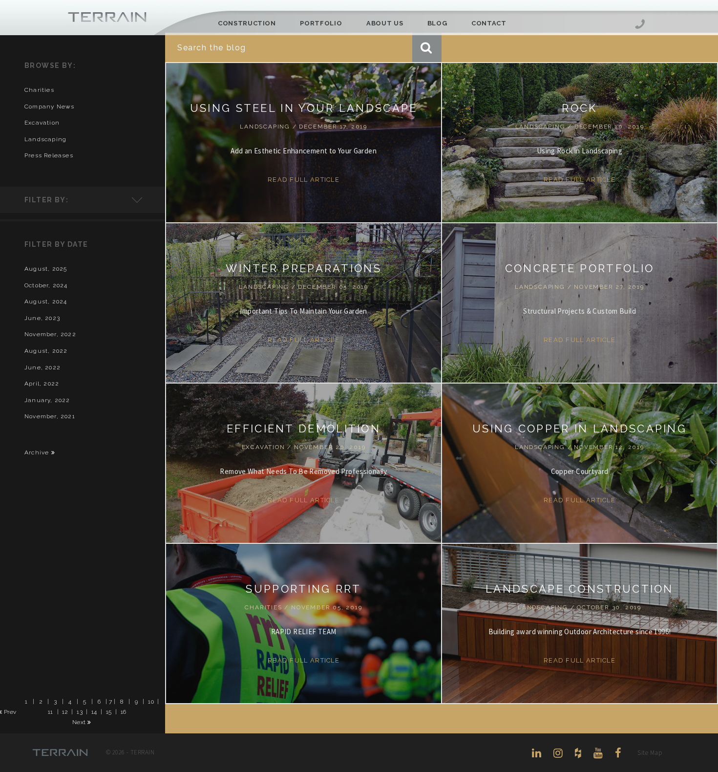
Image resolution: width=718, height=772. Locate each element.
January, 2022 (47, 400)
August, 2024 (45, 301)
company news (49, 106)
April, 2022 (41, 383)
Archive (37, 452)
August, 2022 (45, 350)
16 (124, 711)
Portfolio (321, 23)
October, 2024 (46, 285)
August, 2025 (45, 268)
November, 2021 (49, 416)
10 (151, 701)
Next (79, 722)
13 (80, 711)
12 (65, 711)
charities (39, 89)
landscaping (45, 139)
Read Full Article (303, 179)
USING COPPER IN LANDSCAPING (579, 428)
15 (109, 711)
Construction (247, 23)
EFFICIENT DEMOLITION (303, 428)
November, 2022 (50, 334)
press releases (48, 155)
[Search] (427, 47)
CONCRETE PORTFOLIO (579, 268)
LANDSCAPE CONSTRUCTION (580, 588)
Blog (437, 23)
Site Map (649, 753)
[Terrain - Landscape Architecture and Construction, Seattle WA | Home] (107, 17)
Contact (489, 23)
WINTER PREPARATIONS (303, 268)
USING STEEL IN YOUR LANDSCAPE (304, 108)
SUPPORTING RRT (303, 588)
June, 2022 (42, 367)
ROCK (579, 108)
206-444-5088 (640, 25)
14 (94, 711)
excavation (42, 122)
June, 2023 (42, 318)
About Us (384, 23)
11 (50, 711)
